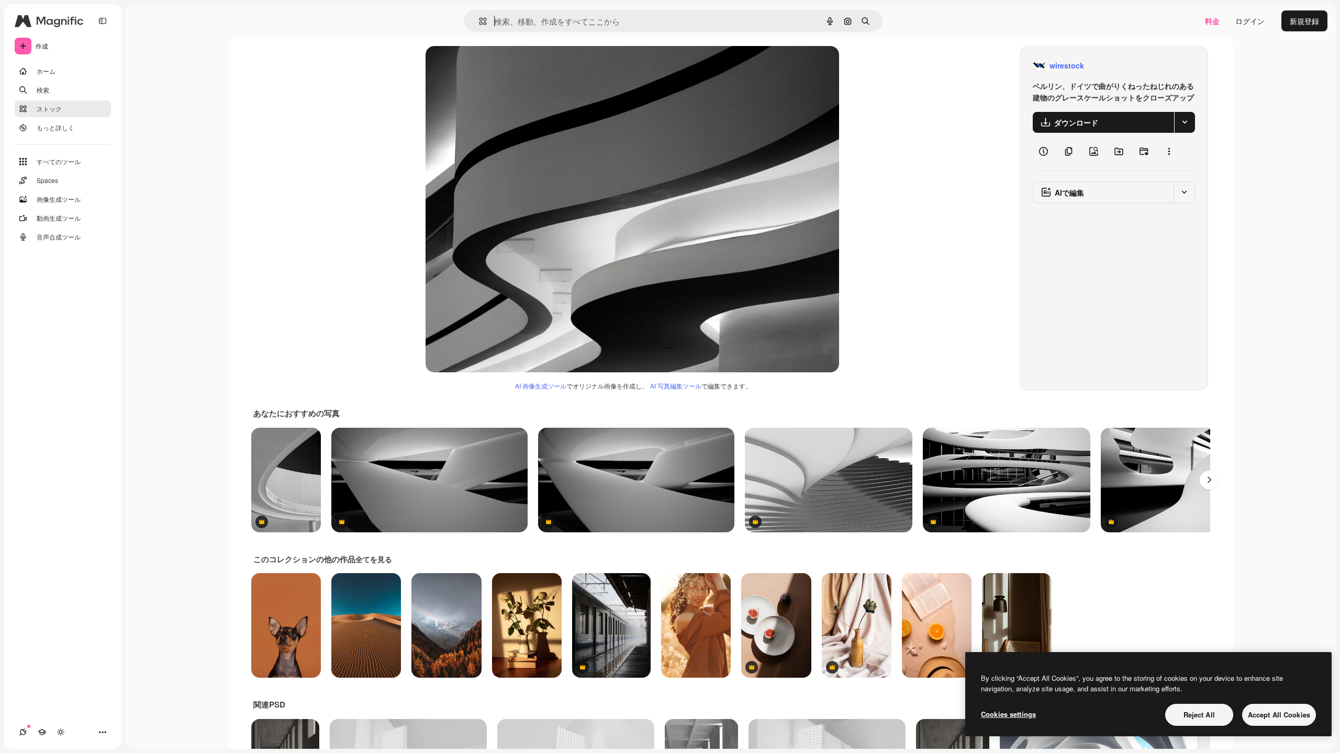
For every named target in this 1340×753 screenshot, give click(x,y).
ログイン (1250, 21)
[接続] (23, 732)
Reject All (1199, 715)
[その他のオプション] (1168, 151)
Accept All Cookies (1279, 715)
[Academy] (42, 732)
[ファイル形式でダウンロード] (1184, 122)
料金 (1212, 21)
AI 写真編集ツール (675, 385)
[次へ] (1209, 480)
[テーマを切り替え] (60, 732)
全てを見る (373, 559)
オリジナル (497, 65)
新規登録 (1304, 21)
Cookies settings (1008, 714)
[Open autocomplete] (478, 21)
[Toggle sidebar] (102, 21)
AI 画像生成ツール (540, 385)
